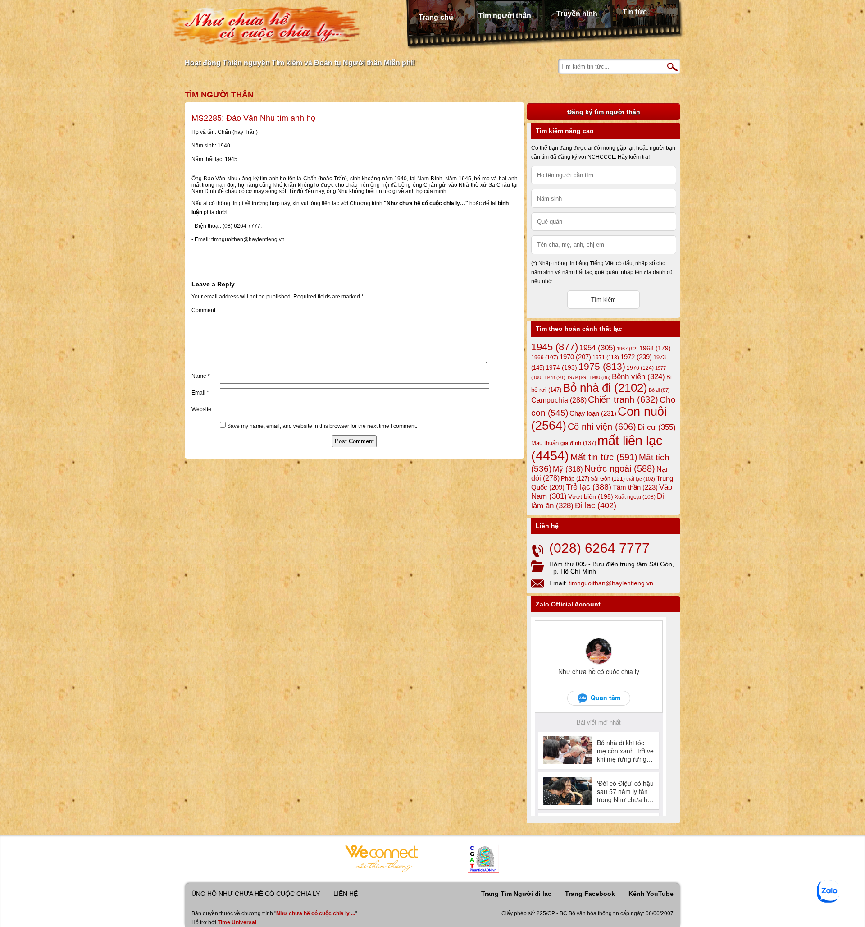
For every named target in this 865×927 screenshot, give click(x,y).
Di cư (656, 426)
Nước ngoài (619, 468)
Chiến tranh (623, 399)
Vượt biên (590, 496)
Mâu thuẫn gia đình (563, 443)
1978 (554, 377)
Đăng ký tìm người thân (603, 111)
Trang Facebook (590, 893)
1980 (599, 377)
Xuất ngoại (635, 497)
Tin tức (635, 12)
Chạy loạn (592, 413)
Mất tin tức (603, 457)
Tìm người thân (504, 15)
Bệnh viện (638, 376)
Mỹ (568, 469)
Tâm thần (635, 487)
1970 (575, 357)
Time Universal (237, 922)
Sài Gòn (608, 479)
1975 (601, 366)
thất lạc (640, 479)
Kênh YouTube (651, 893)
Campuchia (559, 400)
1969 (544, 357)
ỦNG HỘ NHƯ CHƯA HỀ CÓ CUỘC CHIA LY (255, 893)
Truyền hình (576, 14)
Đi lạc (595, 505)
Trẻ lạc (588, 486)
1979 (577, 377)
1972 (636, 357)
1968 (655, 348)
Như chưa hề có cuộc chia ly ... (315, 913)
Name (200, 376)
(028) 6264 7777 (599, 548)
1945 (554, 347)
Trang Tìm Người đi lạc (516, 893)
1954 (597, 348)
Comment (203, 310)
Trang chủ (436, 17)
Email (200, 393)
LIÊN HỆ (345, 893)
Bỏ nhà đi (605, 387)
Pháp (575, 479)
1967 (627, 348)
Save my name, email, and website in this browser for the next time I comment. (322, 426)
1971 (605, 357)
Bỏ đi (659, 390)
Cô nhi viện (602, 426)
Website (201, 409)
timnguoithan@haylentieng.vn (611, 583)
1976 (640, 368)
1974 (561, 367)
